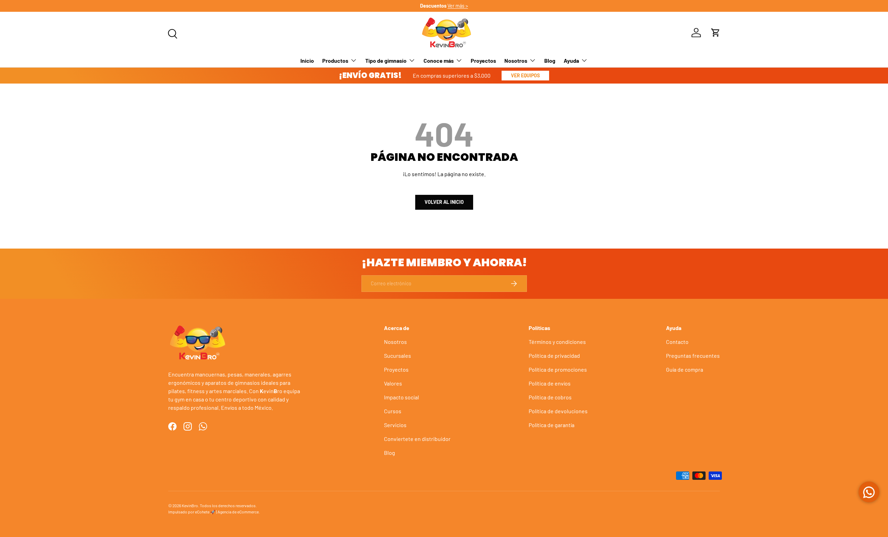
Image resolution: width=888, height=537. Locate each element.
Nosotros (515, 60)
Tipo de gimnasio (386, 60)
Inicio (307, 60)
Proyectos (483, 60)
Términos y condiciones (557, 341)
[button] (715, 32)
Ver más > (457, 6)
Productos (335, 60)
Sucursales (397, 355)
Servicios (395, 425)
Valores (393, 383)
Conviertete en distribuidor (417, 438)
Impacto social (401, 397)
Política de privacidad (554, 355)
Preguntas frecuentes (693, 355)
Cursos (392, 411)
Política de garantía (551, 425)
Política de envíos (550, 383)
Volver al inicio (444, 202)
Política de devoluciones (558, 411)
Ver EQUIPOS (525, 75)
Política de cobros (550, 397)
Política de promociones (558, 369)
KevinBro (190, 505)
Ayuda (571, 60)
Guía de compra (684, 369)
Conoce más (439, 60)
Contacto (677, 341)
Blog (549, 60)
